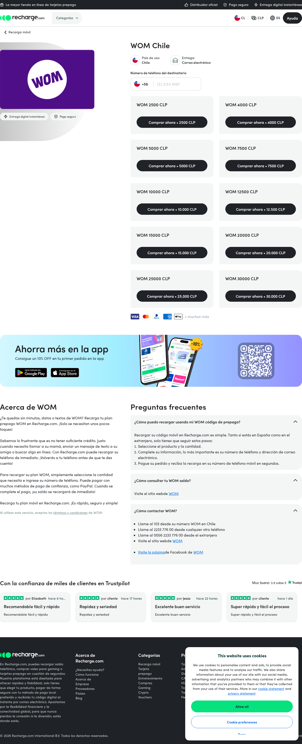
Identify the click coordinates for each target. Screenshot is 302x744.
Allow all (242, 706)
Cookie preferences (242, 722)
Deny (242, 734)
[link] (31, 372)
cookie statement (271, 688)
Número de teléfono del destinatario (158, 73)
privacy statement (242, 693)
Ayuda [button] (292, 18)
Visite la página (151, 552)
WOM (174, 493)
